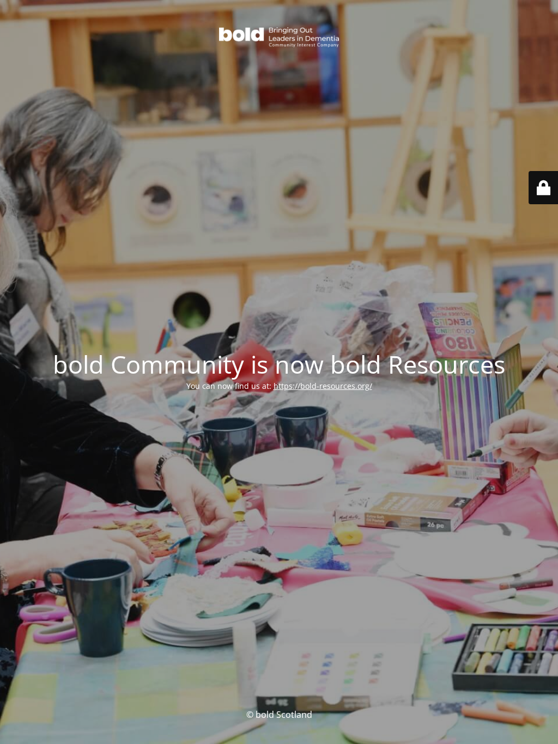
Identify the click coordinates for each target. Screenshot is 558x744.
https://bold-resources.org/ (323, 386)
